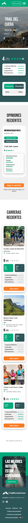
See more (14, 288)
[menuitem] (21, 517)
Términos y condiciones (14, 514)
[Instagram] (3, 502)
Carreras (8, 508)
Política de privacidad (14, 511)
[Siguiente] (20, 38)
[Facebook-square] (7, 502)
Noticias (15, 508)
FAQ (20, 508)
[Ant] (8, 38)
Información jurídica (11, 517)
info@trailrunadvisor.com (16, 497)
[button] (24, 3)
